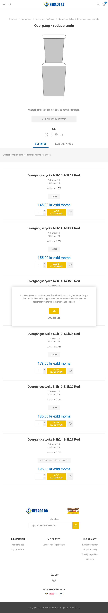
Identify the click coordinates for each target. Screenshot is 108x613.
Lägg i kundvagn (56, 212)
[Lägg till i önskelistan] (70, 212)
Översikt (40, 144)
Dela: (54, 129)
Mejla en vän (61, 134)
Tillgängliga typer (55, 119)
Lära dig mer (54, 318)
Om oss (90, 559)
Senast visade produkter (54, 545)
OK (54, 311)
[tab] (41, 144)
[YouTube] (54, 580)
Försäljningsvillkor (90, 554)
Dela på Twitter (46, 134)
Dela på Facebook (51, 134)
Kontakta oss (64, 144)
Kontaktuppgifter (90, 545)
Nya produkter (18, 549)
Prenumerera (75, 525)
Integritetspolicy (90, 549)
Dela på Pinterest (56, 134)
